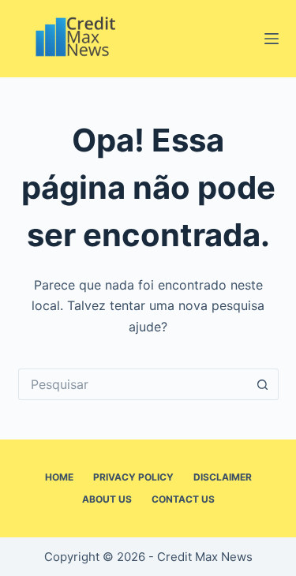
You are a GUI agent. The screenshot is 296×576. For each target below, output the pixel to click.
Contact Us (183, 499)
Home (59, 477)
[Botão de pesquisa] (263, 384)
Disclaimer (222, 477)
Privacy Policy (133, 477)
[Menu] (271, 39)
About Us (107, 499)
